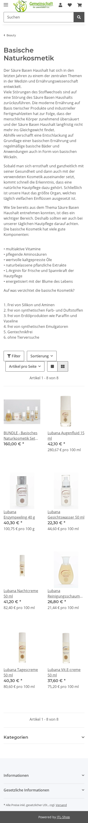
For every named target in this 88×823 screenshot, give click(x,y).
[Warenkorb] (79, 5)
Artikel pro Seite (23, 366)
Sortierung (39, 356)
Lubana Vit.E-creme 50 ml (64, 672)
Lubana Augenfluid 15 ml (66, 435)
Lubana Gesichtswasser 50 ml (66, 514)
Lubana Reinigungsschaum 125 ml (64, 593)
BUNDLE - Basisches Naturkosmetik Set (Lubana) (20, 435)
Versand (61, 805)
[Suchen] (79, 17)
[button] (52, 366)
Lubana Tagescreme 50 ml (21, 672)
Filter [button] (16, 356)
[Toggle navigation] (6, 3)
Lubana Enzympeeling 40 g (19, 514)
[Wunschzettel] (69, 5)
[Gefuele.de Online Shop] (40, 8)
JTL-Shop (63, 817)
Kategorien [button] (16, 737)
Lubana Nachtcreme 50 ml (21, 593)
